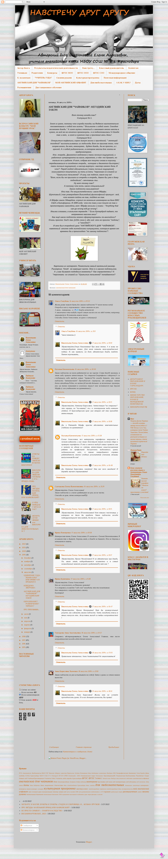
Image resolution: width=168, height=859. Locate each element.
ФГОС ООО (83, 73)
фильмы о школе (96, 794)
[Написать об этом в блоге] (95, 284)
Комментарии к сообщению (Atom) (77, 752)
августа (28, 572)
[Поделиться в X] (98, 284)
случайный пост (30, 438)
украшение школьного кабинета (73, 794)
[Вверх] (162, 855)
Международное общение (122, 73)
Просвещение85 (110, 776)
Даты (137, 82)
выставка (101, 782)
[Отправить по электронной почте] (93, 284)
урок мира (87, 794)
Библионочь (36, 773)
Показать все (144, 497)
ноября (27, 561)
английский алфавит (141, 778)
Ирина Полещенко (63, 533)
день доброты (35, 785)
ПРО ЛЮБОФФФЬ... (32, 609)
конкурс (34, 789)
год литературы (119, 782)
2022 (24, 544)
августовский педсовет (124, 778)
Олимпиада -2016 (74, 776)
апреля (27, 621)
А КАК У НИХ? (123, 82)
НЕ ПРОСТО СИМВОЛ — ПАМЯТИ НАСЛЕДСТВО (41, 811)
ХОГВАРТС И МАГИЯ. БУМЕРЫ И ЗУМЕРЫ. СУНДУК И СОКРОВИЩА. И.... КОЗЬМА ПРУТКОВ (60, 804)
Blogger (89, 842)
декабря (27, 558)
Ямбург (113, 778)
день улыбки (90, 785)
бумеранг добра (75, 782)
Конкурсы (52, 73)
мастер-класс (82, 789)
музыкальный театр (50, 792)
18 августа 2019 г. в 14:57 (92, 633)
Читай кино (107, 778)
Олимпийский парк (87, 776)
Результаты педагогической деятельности (56, 68)
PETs (20, 773)
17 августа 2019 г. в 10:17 (102, 555)
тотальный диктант (35, 794)
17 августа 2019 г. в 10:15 (102, 509)
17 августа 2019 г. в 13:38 (92, 436)
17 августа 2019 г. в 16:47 (102, 606)
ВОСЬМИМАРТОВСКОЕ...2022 (33, 814)
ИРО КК (133, 389)
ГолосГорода (140, 773)
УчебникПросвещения (35, 778)
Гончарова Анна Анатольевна (68, 633)
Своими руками (64, 78)
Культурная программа (87, 78)
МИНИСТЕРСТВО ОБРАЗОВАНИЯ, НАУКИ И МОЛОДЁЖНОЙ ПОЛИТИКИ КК (137, 399)
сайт (139, 792)
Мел (132, 419)
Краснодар (34, 776)
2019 (24, 555)
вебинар (83, 782)
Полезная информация (115, 78)
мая (26, 618)
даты (26, 785)
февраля (28, 628)
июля (26, 614)
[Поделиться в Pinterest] (103, 284)
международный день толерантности (120, 789)
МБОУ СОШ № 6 (45, 776)
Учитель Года (49, 778)
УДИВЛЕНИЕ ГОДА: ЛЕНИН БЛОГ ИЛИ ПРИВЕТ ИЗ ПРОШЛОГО (32, 578)
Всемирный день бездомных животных (93, 773)
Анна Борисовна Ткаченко (66, 671)
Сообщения (27, 825)
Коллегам (133, 68)
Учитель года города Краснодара (69, 778)
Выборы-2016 (111, 773)
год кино (109, 782)
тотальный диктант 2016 (53, 794)
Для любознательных (101, 82)
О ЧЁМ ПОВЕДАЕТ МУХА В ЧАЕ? (36, 505)
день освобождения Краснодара (74, 785)
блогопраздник (63, 782)
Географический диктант (126, 773)
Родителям (37, 73)
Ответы (61, 327)
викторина (91, 781)
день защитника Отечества (52, 785)
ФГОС (85, 778)
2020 (24, 551)
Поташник (99, 776)
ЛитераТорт (135, 450)
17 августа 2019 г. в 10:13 (102, 402)
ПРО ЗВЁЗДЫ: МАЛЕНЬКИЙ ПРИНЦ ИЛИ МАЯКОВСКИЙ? (45, 807)
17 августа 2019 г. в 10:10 (102, 343)
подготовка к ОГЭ (97, 792)
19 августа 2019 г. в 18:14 (102, 691)
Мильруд (55, 776)
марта (27, 625)
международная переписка (98, 789)
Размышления (24, 87)
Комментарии (28, 830)
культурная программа (60, 788)
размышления (130, 791)
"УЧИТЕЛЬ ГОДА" (43, 78)
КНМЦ (132, 392)
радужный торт (116, 792)
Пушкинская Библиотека (125, 776)
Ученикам (22, 73)
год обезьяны (131, 782)
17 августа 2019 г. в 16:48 (102, 465)
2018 (24, 636)
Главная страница (83, 747)
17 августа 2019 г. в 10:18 (102, 421)
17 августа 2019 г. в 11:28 (81, 579)
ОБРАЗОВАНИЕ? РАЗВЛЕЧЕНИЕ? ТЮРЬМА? (31, 603)
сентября (28, 569)
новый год (62, 792)
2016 (24, 644)
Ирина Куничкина (62, 579)
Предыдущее (113, 747)
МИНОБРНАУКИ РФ (138, 407)
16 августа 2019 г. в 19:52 (80, 301)
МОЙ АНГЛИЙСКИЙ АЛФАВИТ (70, 82)
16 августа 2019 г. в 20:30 (85, 369)
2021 (24, 547)
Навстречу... (88, 68)
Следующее (54, 747)
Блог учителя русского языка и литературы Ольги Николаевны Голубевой (138, 472)
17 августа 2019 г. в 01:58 (82, 533)
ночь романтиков (85, 792)
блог (55, 782)
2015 (24, 647)
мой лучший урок (35, 792)
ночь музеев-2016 (72, 792)
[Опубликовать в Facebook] (100, 284)
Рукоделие (140, 776)
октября (28, 565)
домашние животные (132, 785)
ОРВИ (66, 776)
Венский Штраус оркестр (58, 773)
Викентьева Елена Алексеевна (74, 343)
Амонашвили (27, 773)
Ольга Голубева (62, 301)
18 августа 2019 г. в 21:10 (88, 671)
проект (107, 792)
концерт (40, 789)
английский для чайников (65, 288)
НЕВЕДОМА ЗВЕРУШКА (29, 587)
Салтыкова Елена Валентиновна (69, 486)
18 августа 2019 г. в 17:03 (102, 653)
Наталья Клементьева (64, 369)
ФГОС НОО (67, 73)
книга (29, 789)
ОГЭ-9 (61, 776)
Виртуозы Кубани (73, 773)
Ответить (59, 321)
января (27, 632)
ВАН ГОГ (45, 773)
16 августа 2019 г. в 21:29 (94, 486)
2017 (24, 640)
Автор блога (23, 68)
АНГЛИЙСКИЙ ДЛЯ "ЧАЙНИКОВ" (34, 82)
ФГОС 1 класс (95, 778)
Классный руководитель (111, 68)
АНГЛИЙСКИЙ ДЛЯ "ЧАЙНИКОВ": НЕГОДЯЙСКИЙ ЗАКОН (32, 594)
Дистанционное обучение (49, 87)
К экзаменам (23, 78)
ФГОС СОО (98, 73)
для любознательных (109, 785)
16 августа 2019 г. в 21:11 (85, 331)
